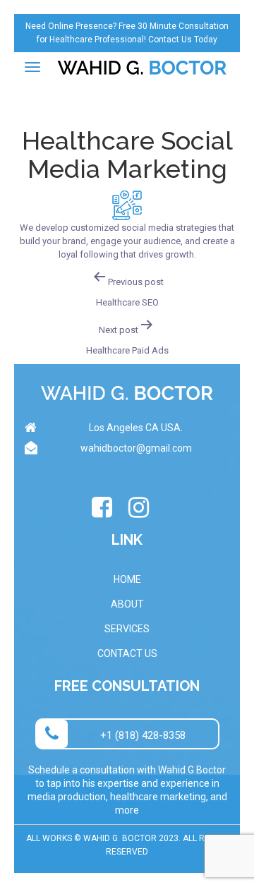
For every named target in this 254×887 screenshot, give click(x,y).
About (127, 604)
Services (127, 628)
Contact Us (127, 653)
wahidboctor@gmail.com (136, 448)
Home (127, 579)
